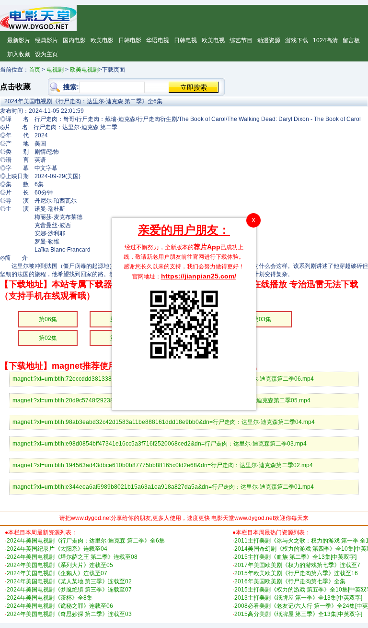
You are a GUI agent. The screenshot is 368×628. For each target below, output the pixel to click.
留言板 (351, 40)
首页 (34, 69)
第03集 (262, 319)
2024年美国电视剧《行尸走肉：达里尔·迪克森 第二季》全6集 (86, 540)
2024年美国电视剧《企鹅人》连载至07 (57, 573)
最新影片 (18, 40)
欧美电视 (213, 40)
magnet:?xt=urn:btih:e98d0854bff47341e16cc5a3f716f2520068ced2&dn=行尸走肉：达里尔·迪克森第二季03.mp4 (159, 443)
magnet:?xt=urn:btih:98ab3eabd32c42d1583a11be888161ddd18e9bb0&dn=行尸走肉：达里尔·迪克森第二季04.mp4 (163, 422)
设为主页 (46, 54)
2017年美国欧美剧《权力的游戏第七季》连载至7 (297, 565)
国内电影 (74, 40)
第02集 (48, 338)
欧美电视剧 (84, 69)
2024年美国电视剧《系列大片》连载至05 (60, 565)
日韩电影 (129, 40)
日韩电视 (185, 40)
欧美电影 (102, 40)
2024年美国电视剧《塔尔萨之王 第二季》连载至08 (72, 557)
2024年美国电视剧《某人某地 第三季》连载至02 (69, 581)
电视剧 (55, 69)
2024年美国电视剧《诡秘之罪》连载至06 (60, 606)
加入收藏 (18, 54)
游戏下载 (296, 40)
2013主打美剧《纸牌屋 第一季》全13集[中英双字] (298, 597)
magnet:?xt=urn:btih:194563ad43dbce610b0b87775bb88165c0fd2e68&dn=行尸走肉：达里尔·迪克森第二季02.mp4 (162, 465)
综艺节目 (241, 40)
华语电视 (157, 40)
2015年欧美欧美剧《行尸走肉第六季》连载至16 (296, 573)
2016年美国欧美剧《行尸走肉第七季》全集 (289, 581)
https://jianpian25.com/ (198, 276)
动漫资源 (268, 40)
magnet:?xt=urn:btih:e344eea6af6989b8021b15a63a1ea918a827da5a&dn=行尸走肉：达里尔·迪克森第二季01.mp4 (163, 486)
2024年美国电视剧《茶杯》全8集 (49, 597)
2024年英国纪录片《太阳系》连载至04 (57, 548)
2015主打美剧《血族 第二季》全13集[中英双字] (295, 557)
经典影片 (46, 40)
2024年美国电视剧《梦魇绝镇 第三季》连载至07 (69, 589)
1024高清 (325, 40)
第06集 (48, 319)
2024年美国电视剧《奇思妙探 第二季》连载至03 (69, 614)
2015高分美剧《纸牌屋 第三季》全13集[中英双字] (298, 614)
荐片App (207, 247)
